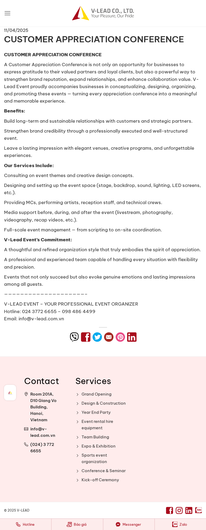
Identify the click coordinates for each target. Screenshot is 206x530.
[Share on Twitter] (97, 337)
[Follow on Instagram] (179, 510)
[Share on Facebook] (85, 337)
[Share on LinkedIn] (132, 337)
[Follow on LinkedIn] (188, 510)
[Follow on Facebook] (169, 510)
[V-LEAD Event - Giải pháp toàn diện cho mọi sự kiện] (103, 13)
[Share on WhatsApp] (74, 337)
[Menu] (7, 13)
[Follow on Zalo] (198, 510)
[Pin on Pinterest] (120, 337)
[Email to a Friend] (108, 337)
